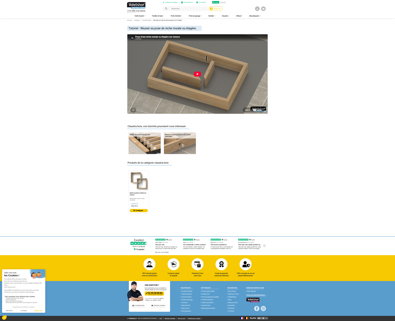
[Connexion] (257, 9)
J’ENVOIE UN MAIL (159, 305)
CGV (160, 318)
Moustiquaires (186, 311)
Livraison (231, 311)
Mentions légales (170, 318)
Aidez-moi (217, 9)
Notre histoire (251, 291)
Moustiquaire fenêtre (208, 308)
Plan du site (181, 318)
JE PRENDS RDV (139, 305)
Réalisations (232, 297)
